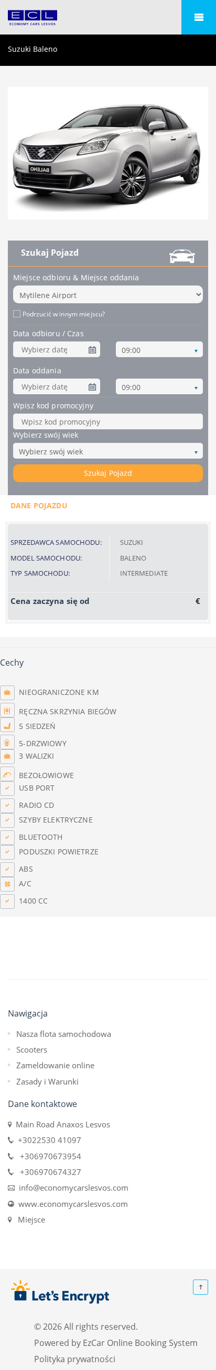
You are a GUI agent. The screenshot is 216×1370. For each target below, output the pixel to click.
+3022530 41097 (47, 1140)
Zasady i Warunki (47, 1081)
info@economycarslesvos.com (71, 1187)
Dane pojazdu (39, 505)
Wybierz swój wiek (45, 435)
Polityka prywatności (74, 1359)
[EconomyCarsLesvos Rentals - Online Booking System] (108, 18)
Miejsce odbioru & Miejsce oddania (76, 277)
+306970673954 (47, 1156)
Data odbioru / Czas (48, 333)
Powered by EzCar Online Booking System (116, 1343)
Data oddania (37, 370)
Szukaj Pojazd (108, 473)
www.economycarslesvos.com (71, 1203)
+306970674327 (47, 1172)
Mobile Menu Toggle (198, 17)
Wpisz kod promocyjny (53, 405)
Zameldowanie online (55, 1065)
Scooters (31, 1049)
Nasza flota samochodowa (63, 1034)
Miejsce (29, 1219)
